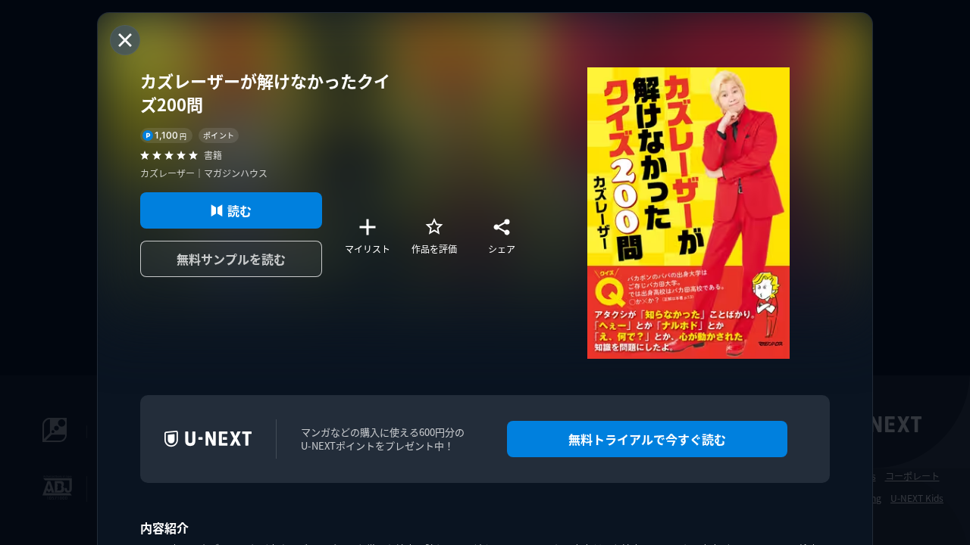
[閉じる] (125, 40)
